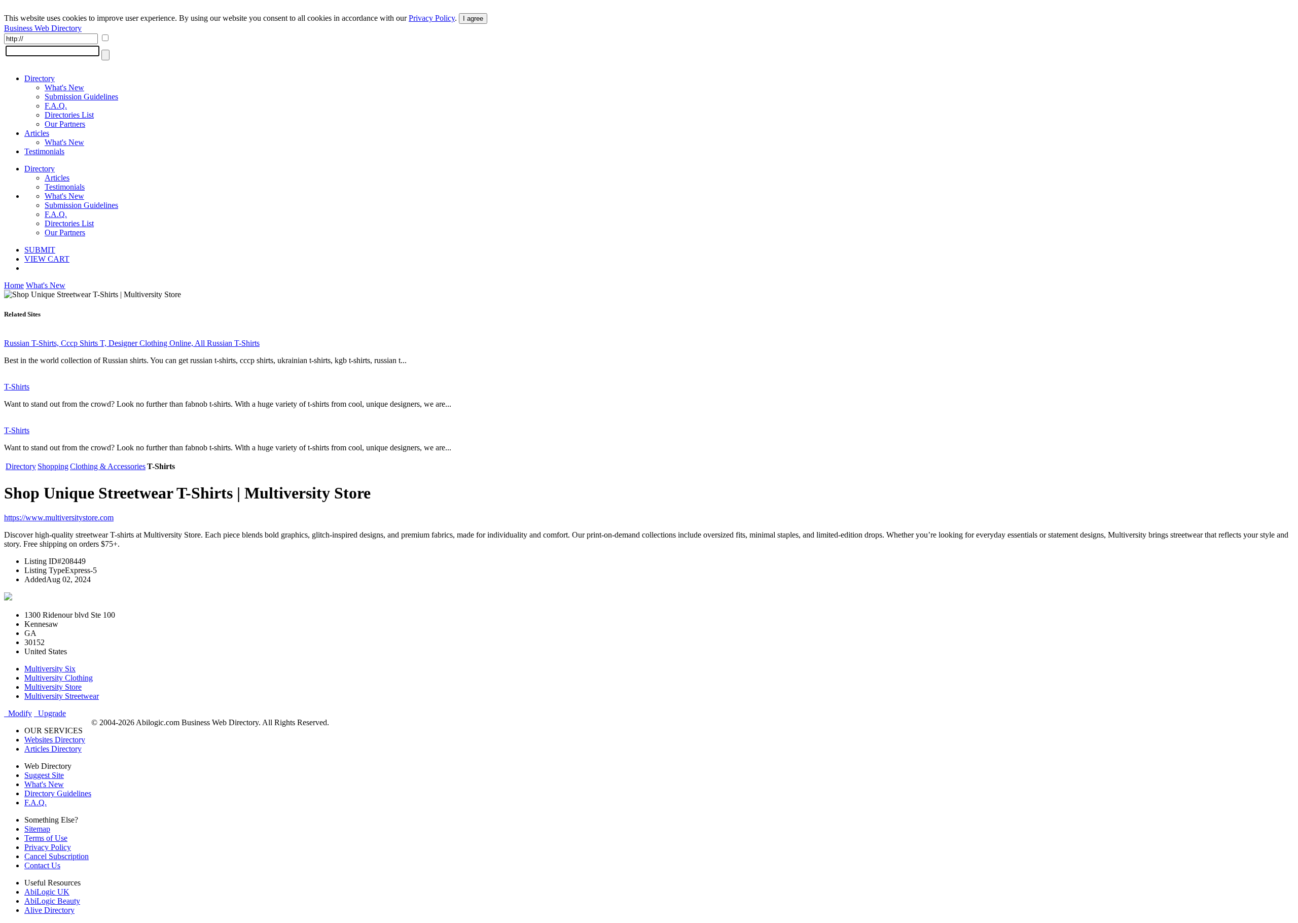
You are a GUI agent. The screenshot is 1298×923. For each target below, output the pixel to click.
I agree (473, 18)
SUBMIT (39, 249)
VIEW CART (46, 259)
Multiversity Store (53, 687)
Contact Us (42, 865)
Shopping (53, 466)
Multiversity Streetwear (61, 696)
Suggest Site (44, 775)
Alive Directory (49, 910)
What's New (64, 87)
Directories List (69, 115)
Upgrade (50, 713)
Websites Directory (54, 739)
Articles (36, 133)
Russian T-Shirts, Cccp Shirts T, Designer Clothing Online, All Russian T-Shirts (132, 343)
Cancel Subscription (56, 856)
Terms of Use (45, 838)
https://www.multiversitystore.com (59, 517)
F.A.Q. (56, 105)
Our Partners (65, 124)
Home (14, 285)
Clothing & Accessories (108, 466)
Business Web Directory (43, 28)
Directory (39, 78)
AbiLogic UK (46, 892)
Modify (18, 713)
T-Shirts (16, 386)
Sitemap (37, 829)
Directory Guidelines (57, 793)
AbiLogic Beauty (52, 901)
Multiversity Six (50, 668)
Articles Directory (53, 748)
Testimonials (44, 151)
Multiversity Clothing (58, 677)
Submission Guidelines (81, 96)
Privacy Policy (432, 18)
